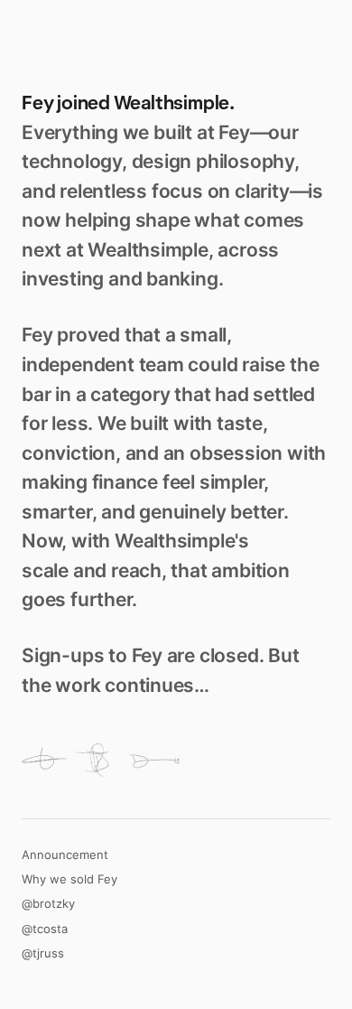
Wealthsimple (171, 102)
